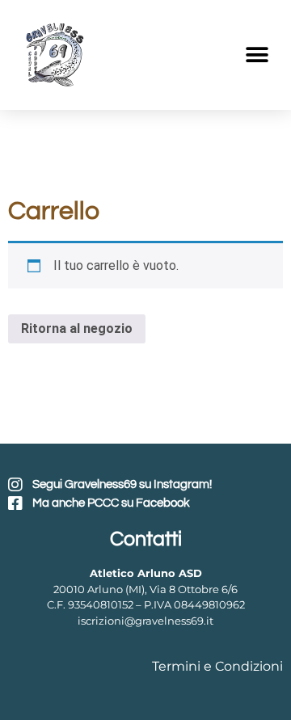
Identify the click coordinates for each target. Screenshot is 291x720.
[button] (256, 55)
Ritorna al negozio (77, 328)
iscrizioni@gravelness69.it (145, 620)
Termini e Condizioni (217, 666)
